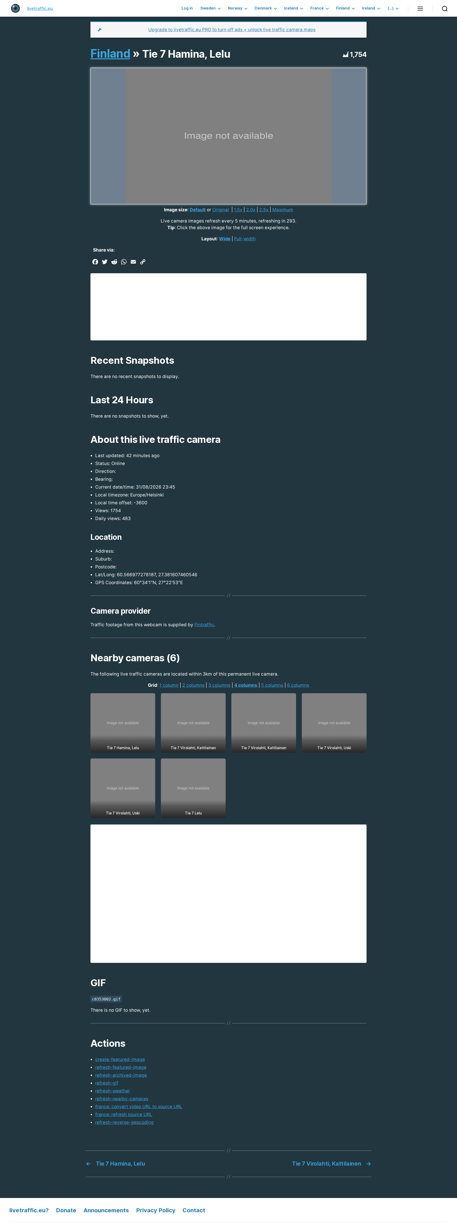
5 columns (272, 685)
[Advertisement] (228, 306)
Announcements (106, 1210)
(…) (390, 8)
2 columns (193, 685)
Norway (235, 8)
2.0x (250, 209)
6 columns (298, 685)
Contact (194, 1210)
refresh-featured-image (120, 1067)
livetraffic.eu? (29, 1210)
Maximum (282, 209)
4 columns (245, 685)
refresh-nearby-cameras (121, 1099)
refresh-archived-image (121, 1075)
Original (220, 209)
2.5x (263, 209)
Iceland (291, 8)
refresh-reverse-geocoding (124, 1122)
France (317, 8)
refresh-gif (106, 1083)
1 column (169, 685)
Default (198, 209)
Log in (187, 8)
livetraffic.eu (40, 8)
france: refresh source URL (123, 1114)
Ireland (368, 8)
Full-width (245, 239)
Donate (66, 1210)
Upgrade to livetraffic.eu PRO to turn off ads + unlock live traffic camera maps (232, 29)
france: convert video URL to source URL (138, 1106)
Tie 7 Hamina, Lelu (186, 54)
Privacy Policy (155, 1210)
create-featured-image (120, 1059)
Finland (343, 8)
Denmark (263, 8)
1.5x (238, 209)
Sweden (208, 8)
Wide (224, 239)
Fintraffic (204, 624)
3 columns (219, 685)
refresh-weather (112, 1091)
